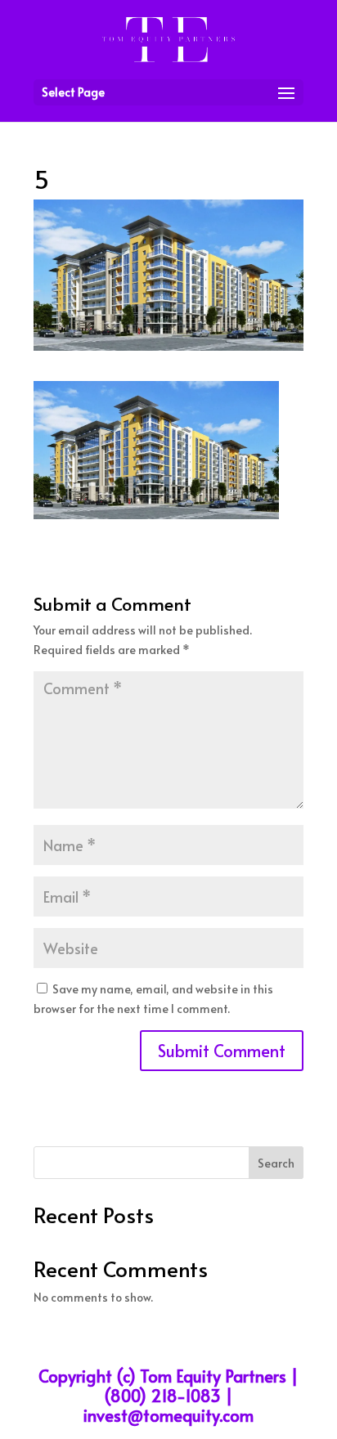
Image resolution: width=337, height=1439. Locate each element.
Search (276, 1163)
